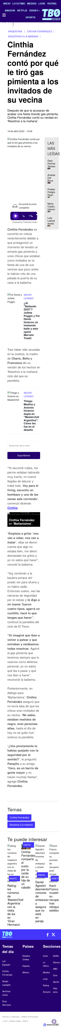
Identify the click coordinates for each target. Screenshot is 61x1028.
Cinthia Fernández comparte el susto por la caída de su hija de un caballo (28, 870)
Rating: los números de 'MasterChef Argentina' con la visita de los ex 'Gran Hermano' (15, 905)
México (25, 1021)
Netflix (56, 955)
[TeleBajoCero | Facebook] (2, 24)
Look (41, 3)
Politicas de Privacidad (30, 1016)
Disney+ (57, 962)
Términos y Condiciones (11, 1016)
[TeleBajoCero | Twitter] (8, 24)
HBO (55, 968)
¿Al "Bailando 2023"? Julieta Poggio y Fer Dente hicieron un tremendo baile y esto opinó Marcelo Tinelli (32, 320)
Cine (55, 975)
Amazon (47, 991)
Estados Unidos (15, 1021)
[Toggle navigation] (4, 15)
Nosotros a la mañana (21, 824)
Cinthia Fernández (19, 817)
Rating (51, 3)
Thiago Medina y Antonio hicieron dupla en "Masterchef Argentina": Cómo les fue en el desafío (31, 415)
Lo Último (18, 3)
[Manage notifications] (54, 1021)
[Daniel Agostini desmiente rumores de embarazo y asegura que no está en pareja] (40, 862)
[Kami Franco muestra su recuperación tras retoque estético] (54, 863)
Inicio (6, 3)
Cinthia (12, 508)
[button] (23, 455)
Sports (56, 981)
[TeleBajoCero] (15, 934)
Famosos (43, 874)
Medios (31, 3)
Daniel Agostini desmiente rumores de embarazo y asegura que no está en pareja (42, 901)
